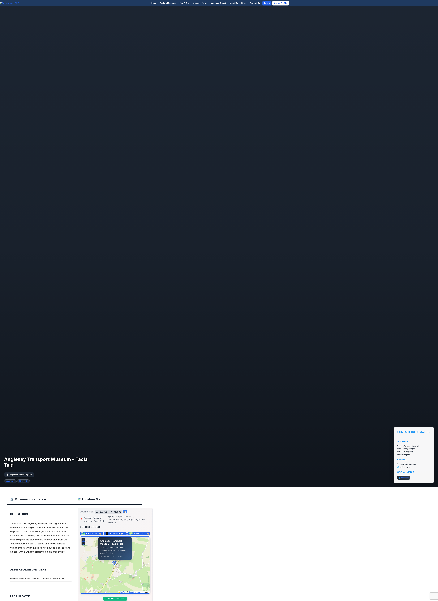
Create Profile (280, 3)
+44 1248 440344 (408, 464)
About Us (233, 3)
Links (243, 3)
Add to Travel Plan (115, 598)
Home (153, 3)
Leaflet (122, 592)
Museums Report (218, 3)
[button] (115, 563)
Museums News (200, 3)
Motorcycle (23, 481)
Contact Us (255, 3)
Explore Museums (168, 3)
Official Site (405, 467)
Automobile (10, 481)
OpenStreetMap (134, 592)
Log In (267, 3)
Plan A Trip (184, 3)
